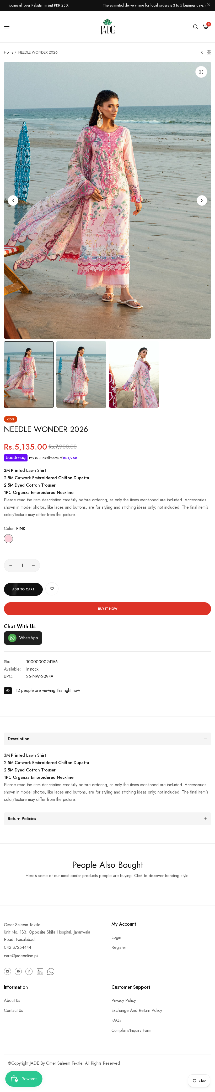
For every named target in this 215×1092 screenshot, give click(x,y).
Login (116, 937)
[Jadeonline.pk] (107, 26)
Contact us (13, 1010)
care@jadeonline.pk (21, 956)
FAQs (116, 1020)
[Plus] (33, 565)
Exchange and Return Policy (136, 1010)
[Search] (195, 26)
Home (8, 52)
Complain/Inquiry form (131, 1030)
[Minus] (10, 565)
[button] (202, 200)
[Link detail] (7, 971)
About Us (12, 1000)
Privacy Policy (123, 1000)
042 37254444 (17, 947)
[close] (208, 5)
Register (118, 947)
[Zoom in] (201, 72)
